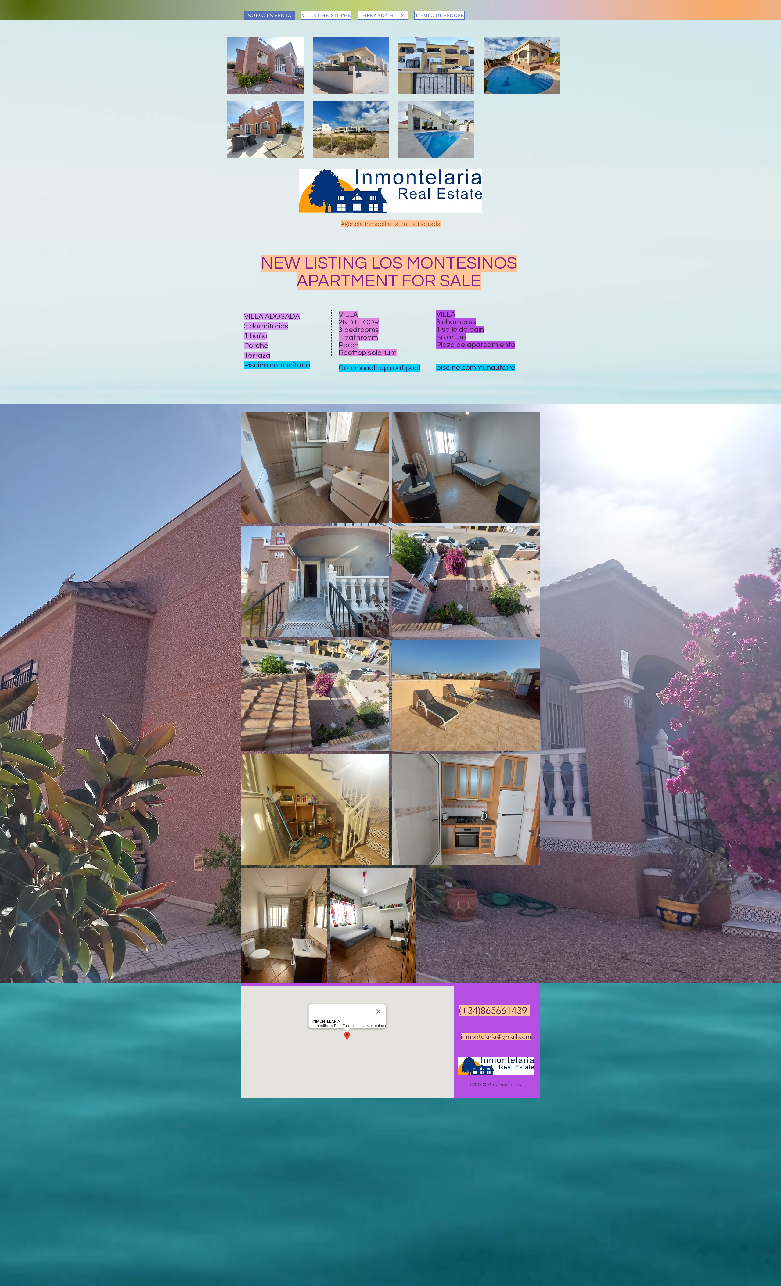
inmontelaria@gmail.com (496, 1036)
